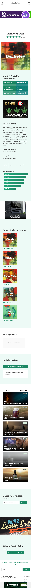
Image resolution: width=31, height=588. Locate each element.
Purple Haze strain (8, 248)
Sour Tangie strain (8, 320)
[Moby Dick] (10, 276)
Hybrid (19, 562)
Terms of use (26, 578)
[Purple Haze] (10, 240)
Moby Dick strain (7, 284)
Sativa (14, 562)
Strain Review (15, 3)
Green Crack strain (8, 302)
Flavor (16, 165)
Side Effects (23, 165)
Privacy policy (27, 576)
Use (11, 165)
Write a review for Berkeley (16, 366)
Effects (5, 165)
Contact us (26, 579)
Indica (10, 562)
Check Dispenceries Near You (15, 553)
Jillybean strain (7, 266)
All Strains (4, 562)
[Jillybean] (10, 258)
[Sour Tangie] (10, 312)
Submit (23, 502)
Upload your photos (14, 343)
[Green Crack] (10, 294)
